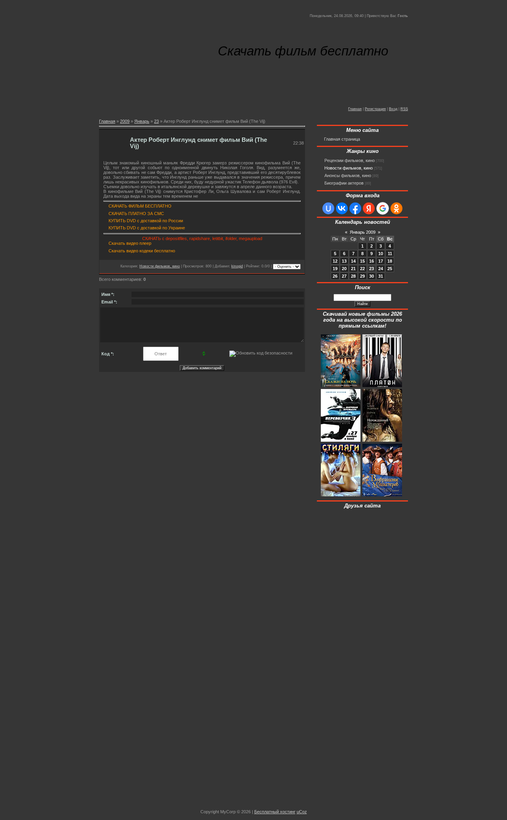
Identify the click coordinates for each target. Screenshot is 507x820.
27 (344, 276)
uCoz (302, 811)
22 (362, 268)
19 (335, 268)
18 (389, 261)
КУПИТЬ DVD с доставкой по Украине (147, 227)
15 (362, 261)
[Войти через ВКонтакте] (342, 208)
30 (371, 276)
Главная (355, 109)
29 (362, 276)
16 (371, 261)
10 (380, 253)
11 (390, 253)
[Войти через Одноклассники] (396, 208)
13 (344, 261)
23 (156, 121)
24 (380, 268)
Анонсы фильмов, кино (347, 175)
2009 (125, 121)
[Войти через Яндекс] (369, 208)
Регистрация (375, 109)
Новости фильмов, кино (159, 266)
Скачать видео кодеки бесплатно (142, 250)
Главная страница (342, 139)
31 (380, 276)
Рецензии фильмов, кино (349, 160)
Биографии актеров (344, 183)
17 (380, 261)
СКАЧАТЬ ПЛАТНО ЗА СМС (136, 213)
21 (353, 268)
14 (353, 261)
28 (353, 276)
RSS (404, 109)
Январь (141, 121)
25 (389, 268)
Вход (393, 109)
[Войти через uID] (328, 208)
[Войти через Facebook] (355, 208)
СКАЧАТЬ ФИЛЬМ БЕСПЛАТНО (140, 206)
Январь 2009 (362, 232)
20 (344, 268)
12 (335, 261)
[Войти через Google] (382, 208)
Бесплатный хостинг (274, 811)
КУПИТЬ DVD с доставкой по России (146, 220)
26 (335, 276)
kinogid (237, 266)
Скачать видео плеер (130, 243)
